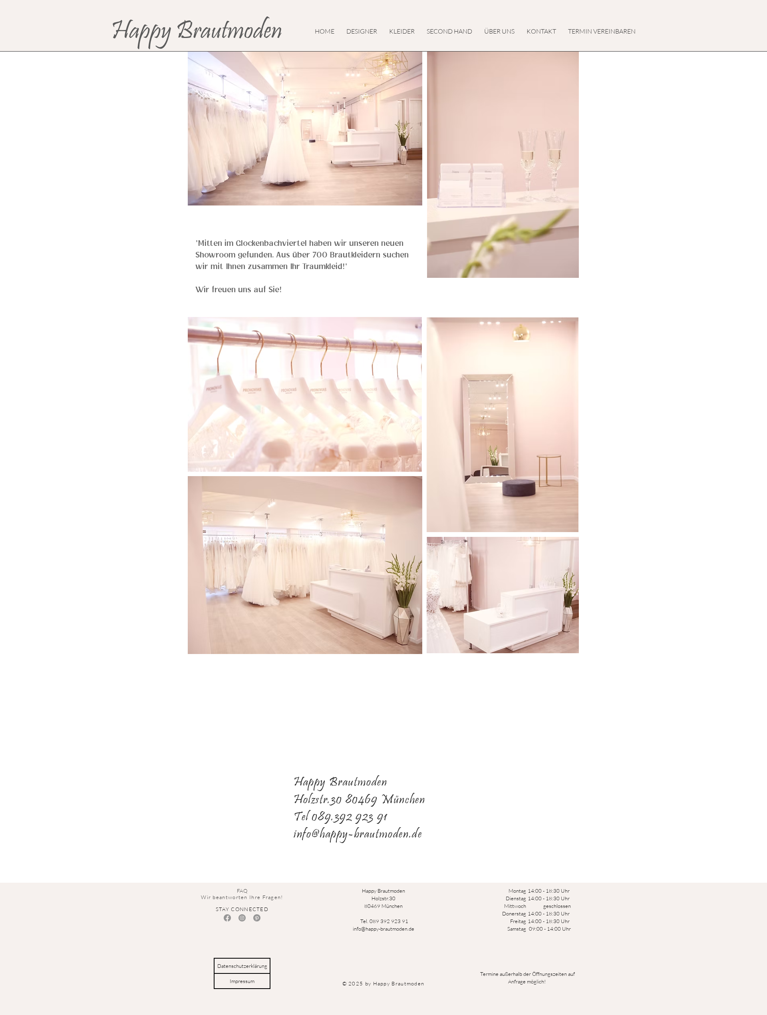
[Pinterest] (256, 917)
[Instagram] (242, 917)
